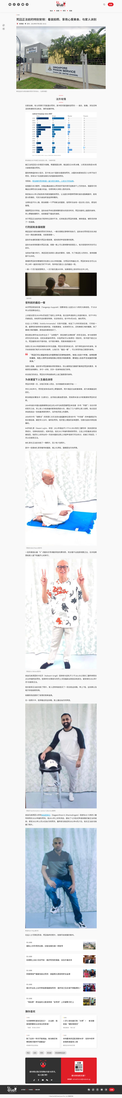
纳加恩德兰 (46, 815)
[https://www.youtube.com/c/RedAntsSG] (22, 4)
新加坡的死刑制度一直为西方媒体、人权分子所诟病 (53, 181)
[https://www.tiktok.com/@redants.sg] (14, 4)
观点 (51, 11)
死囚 (28, 1053)
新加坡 (49, 1053)
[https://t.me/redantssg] (27, 4)
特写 (64, 11)
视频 (70, 11)
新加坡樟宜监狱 (60, 1053)
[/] (61, 4)
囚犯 (34, 1053)
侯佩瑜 (21, 24)
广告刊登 (30, 1089)
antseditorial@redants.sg (81, 1079)
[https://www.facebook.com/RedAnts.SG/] (18, 4)
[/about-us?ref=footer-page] (9, 4)
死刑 (41, 1053)
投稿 (110, 4)
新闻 (57, 11)
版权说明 (37, 1089)
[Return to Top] (117, 1094)
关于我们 (23, 1089)
